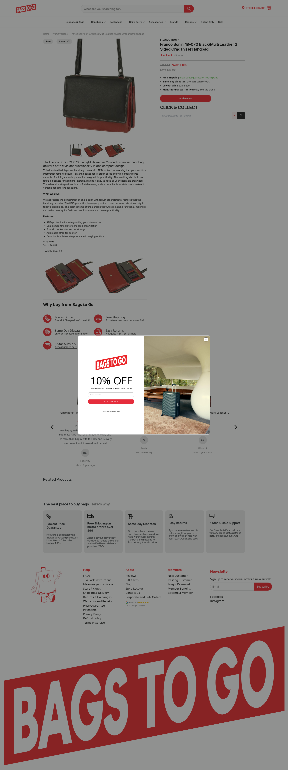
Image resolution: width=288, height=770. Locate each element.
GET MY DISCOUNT (111, 401)
